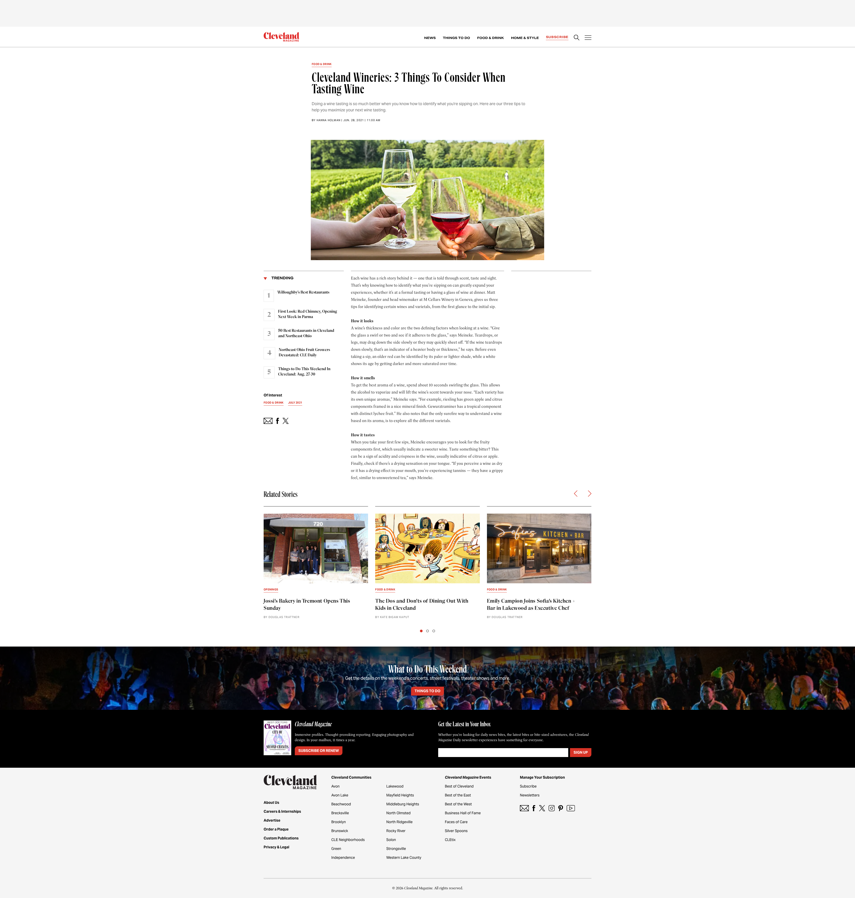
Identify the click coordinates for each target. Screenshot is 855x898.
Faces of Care (456, 822)
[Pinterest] (560, 808)
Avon (335, 786)
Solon (391, 839)
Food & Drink (490, 38)
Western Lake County (403, 857)
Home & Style (525, 38)
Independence (343, 857)
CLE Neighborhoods (348, 839)
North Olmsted (398, 813)
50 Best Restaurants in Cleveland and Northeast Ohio (306, 333)
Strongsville (396, 848)
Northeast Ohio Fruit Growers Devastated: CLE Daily (304, 352)
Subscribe (557, 37)
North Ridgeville (399, 822)
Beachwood (341, 804)
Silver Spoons (456, 831)
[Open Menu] (588, 38)
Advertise (272, 820)
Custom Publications (281, 838)
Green (336, 848)
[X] (542, 808)
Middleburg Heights (402, 804)
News (430, 38)
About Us (271, 802)
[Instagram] (552, 808)
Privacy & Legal (276, 847)
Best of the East (458, 795)
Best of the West (458, 804)
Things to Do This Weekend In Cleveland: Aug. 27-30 (304, 371)
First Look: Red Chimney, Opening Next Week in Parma (307, 314)
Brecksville (340, 813)
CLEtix (450, 839)
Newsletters (529, 795)
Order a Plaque (276, 829)
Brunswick (339, 831)
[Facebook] (533, 808)
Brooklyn (338, 822)
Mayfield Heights (400, 795)
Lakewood (394, 786)
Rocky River (395, 831)
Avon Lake (339, 795)
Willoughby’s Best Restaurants (303, 292)
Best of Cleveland (459, 786)
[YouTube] (571, 808)
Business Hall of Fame (463, 813)
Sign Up (581, 752)
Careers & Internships (282, 811)
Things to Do (456, 38)
